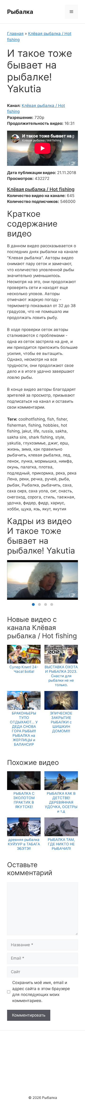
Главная (15, 33)
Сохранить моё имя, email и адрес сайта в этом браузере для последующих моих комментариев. (41, 991)
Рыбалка (20, 11)
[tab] (33, 604)
